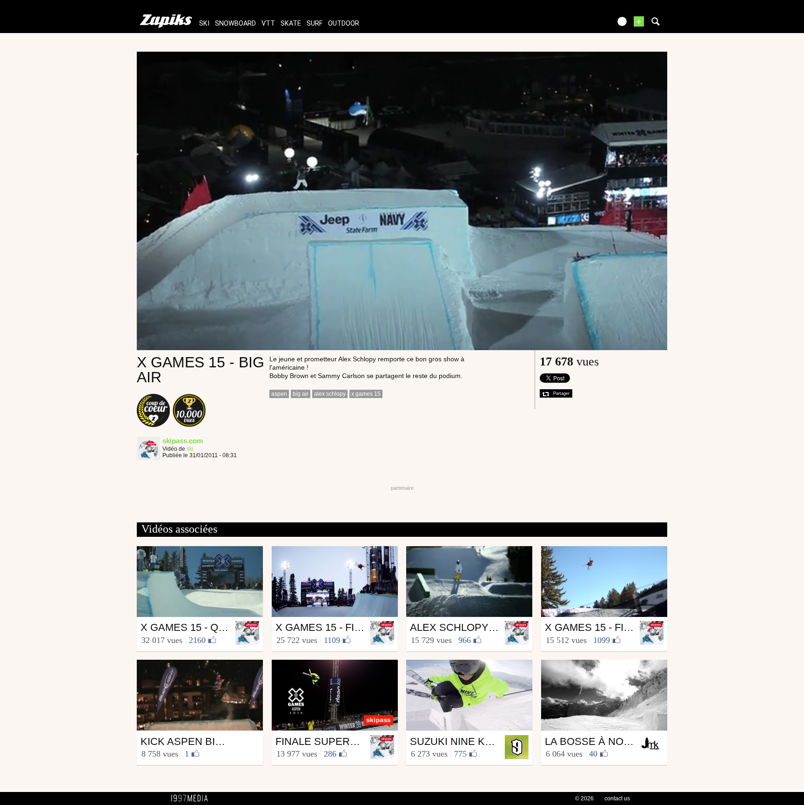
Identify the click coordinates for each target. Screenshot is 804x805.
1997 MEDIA (192, 798)
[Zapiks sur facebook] (584, 24)
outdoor (343, 23)
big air (300, 394)
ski (204, 23)
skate (291, 23)
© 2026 (584, 798)
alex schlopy (330, 394)
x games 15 (366, 394)
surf (314, 23)
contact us (617, 798)
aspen (279, 394)
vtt (268, 23)
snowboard (235, 23)
